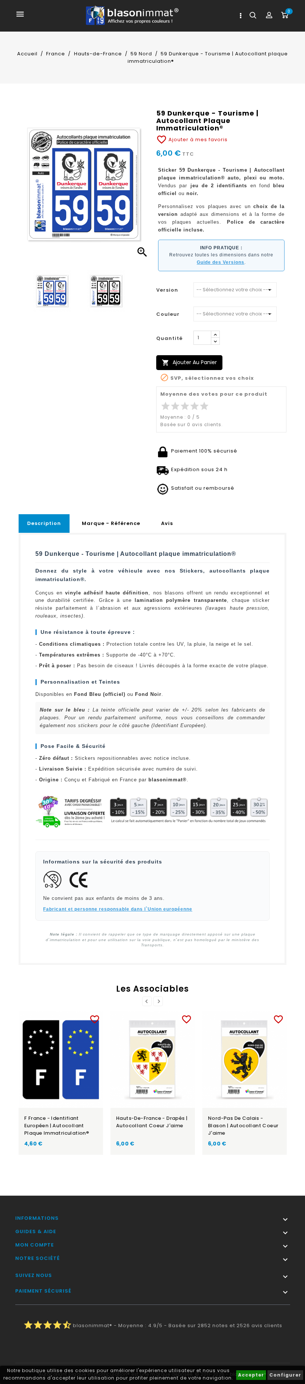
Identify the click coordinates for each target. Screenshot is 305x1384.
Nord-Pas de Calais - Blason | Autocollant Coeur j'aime (243, 1126)
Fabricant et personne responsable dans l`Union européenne (117, 909)
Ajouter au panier (189, 362)
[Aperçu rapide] (68, 1017)
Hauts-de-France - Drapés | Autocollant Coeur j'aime (151, 1122)
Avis (167, 523)
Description (44, 523)
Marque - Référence (111, 523)
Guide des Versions (220, 262)
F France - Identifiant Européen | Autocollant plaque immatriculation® (56, 1126)
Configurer (285, 1375)
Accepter (251, 1375)
